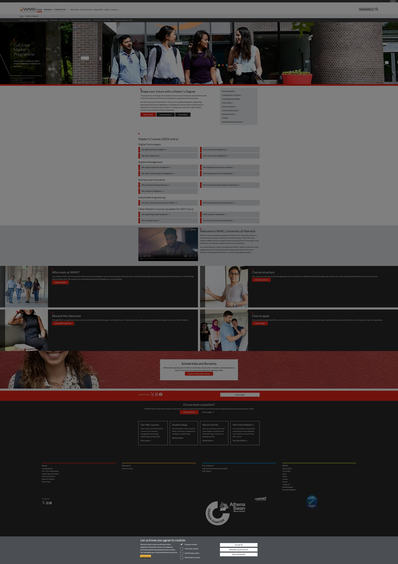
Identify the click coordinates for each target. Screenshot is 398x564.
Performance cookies (192, 557)
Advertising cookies (191, 553)
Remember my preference (238, 550)
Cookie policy (145, 556)
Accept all (238, 545)
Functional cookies (191, 549)
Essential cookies (190, 544)
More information (238, 554)
